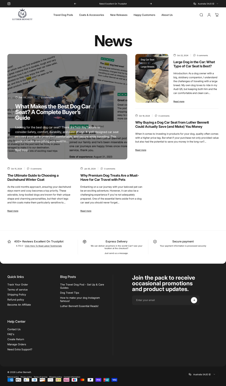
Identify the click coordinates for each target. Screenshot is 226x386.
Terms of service (17, 289)
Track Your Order (17, 284)
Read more (21, 150)
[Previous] (75, 3)
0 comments (47, 97)
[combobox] (206, 3)
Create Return (15, 339)
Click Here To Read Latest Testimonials (43, 246)
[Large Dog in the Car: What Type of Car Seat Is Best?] (152, 78)
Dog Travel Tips (69, 292)
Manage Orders (16, 344)
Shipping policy (55, 377)
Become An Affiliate (19, 304)
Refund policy (15, 299)
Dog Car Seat (147, 59)
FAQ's (10, 334)
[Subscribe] (194, 300)
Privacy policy (26, 377)
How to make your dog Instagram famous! (80, 299)
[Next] (150, 3)
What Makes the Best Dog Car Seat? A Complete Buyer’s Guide (52, 112)
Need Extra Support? (19, 349)
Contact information (72, 377)
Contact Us (14, 329)
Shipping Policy (16, 294)
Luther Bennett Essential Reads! (79, 306)
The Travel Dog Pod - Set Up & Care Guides (82, 286)
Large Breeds (148, 66)
